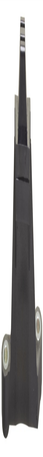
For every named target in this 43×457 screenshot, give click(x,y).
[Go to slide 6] (3, 224)
